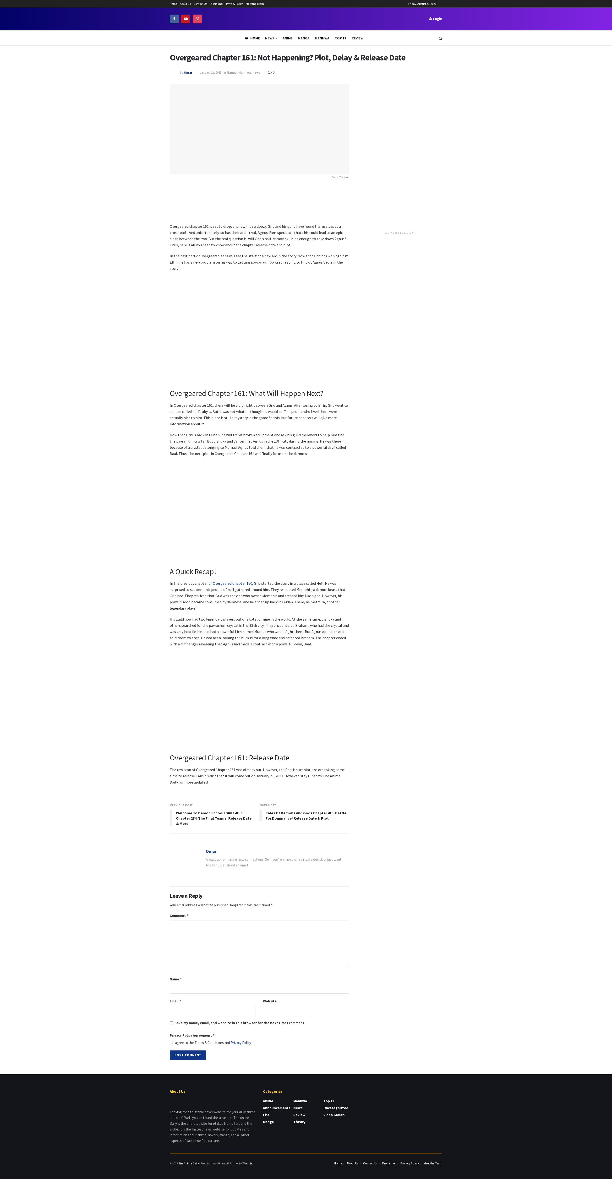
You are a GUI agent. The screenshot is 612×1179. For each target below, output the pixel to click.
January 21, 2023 (210, 72)
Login (437, 18)
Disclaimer (216, 3)
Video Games (333, 1115)
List (266, 1115)
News (269, 38)
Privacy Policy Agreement (192, 1035)
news (256, 72)
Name (176, 979)
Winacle (247, 1163)
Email (175, 1001)
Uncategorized (335, 1108)
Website (270, 1001)
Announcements (276, 1108)
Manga (304, 38)
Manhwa (322, 38)
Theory (299, 1122)
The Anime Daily (189, 1163)
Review (357, 38)
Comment (179, 915)
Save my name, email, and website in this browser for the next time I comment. (240, 1023)
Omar (188, 72)
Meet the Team (255, 3)
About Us (185, 3)
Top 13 (340, 38)
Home (173, 3)
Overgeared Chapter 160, (233, 583)
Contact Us (200, 3)
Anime (288, 38)
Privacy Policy (234, 3)
